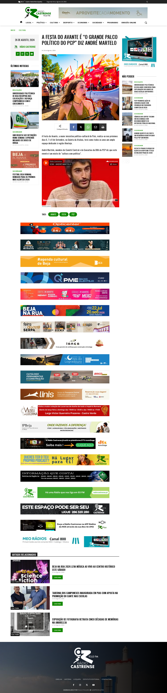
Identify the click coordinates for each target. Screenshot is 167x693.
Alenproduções (97, 690)
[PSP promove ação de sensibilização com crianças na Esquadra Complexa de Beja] (127, 103)
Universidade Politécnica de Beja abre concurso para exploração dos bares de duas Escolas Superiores (144, 88)
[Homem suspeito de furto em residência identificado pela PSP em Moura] (127, 135)
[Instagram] (22, 54)
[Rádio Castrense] (37, 13)
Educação (17, 90)
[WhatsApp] (88, 127)
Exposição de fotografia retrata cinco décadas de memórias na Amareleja (85, 620)
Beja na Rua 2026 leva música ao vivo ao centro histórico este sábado (83, 568)
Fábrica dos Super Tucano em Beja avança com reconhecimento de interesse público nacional (144, 120)
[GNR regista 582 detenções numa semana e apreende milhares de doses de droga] (25, 120)
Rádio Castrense (28, 46)
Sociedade (17, 132)
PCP (73, 214)
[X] (27, 54)
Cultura (22, 30)
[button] (147, 2)
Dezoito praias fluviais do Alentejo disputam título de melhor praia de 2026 (144, 150)
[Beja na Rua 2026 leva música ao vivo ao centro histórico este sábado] (30, 571)
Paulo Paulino (83, 690)
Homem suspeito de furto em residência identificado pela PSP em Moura (144, 135)
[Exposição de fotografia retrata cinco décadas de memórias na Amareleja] (30, 624)
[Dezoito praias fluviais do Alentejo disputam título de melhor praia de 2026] (127, 150)
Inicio (13, 30)
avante (53, 214)
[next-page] (127, 161)
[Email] (95, 127)
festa (64, 214)
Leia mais (57, 577)
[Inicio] (21, 23)
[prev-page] (123, 161)
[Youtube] (32, 54)
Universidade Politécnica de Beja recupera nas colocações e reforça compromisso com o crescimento (24, 98)
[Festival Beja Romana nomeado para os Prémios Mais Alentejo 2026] (25, 159)
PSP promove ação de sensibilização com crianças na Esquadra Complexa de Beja (142, 104)
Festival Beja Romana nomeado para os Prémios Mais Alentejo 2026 (24, 177)
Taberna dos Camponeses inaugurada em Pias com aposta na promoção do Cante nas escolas (85, 594)
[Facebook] (18, 54)
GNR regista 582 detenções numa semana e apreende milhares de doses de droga (25, 139)
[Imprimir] (102, 127)
